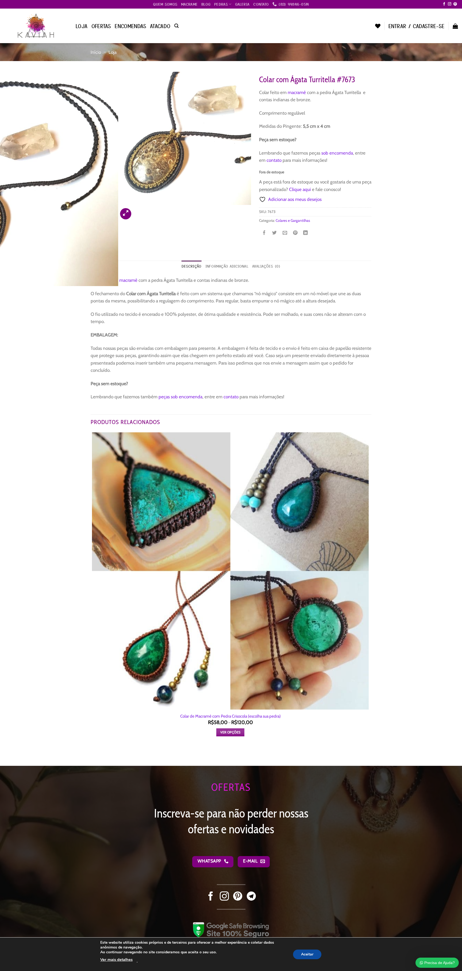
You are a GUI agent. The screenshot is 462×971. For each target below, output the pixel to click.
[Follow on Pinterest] (455, 4)
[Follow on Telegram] (251, 897)
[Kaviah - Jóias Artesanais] (36, 25)
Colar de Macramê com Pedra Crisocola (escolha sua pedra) (230, 716)
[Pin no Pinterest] (295, 233)
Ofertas (101, 25)
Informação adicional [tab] (226, 266)
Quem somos (165, 4)
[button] (176, 26)
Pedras (221, 4)
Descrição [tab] (191, 266)
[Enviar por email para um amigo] (285, 233)
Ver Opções (230, 732)
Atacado (160, 25)
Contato (261, 4)
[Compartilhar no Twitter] (274, 233)
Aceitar (307, 954)
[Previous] (93, 756)
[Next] (139, 210)
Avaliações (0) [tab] (266, 266)
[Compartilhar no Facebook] (264, 233)
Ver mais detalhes (116, 959)
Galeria (242, 4)
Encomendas (130, 25)
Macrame (189, 4)
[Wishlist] (377, 26)
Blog (205, 4)
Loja (82, 25)
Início (96, 52)
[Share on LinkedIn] (305, 233)
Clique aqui (300, 189)
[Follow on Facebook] (444, 4)
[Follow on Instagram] (449, 4)
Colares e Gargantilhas (293, 220)
